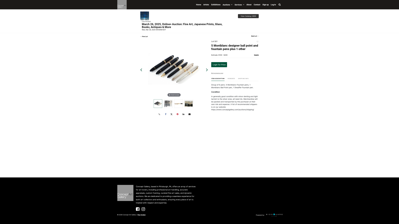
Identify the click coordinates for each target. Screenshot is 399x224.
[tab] (218, 79)
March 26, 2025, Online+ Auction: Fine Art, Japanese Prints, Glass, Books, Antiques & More (182, 26)
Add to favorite (257, 42)
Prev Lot (145, 36)
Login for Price (219, 65)
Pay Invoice (141, 215)
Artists (206, 5)
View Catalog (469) (248, 16)
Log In (273, 5)
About (248, 5)
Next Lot (254, 36)
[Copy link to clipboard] (159, 114)
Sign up (265, 5)
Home (198, 5)
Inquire (256, 55)
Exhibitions (215, 5)
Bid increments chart (217, 73)
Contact (257, 5)
